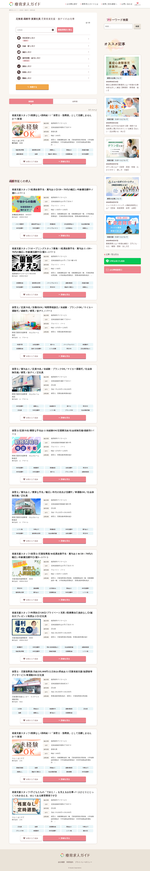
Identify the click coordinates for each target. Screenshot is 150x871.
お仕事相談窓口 (116, 270)
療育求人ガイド (13, 10)
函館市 (26, 10)
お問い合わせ (126, 4)
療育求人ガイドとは (90, 4)
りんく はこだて (18, 140)
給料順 (75, 101)
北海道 (21, 10)
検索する (33, 87)
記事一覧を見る (112, 254)
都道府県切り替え (65, 29)
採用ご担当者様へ (110, 4)
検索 (137, 26)
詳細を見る (65, 161)
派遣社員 (32, 10)
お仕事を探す (72, 4)
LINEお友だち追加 (117, 261)
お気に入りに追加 (31, 161)
